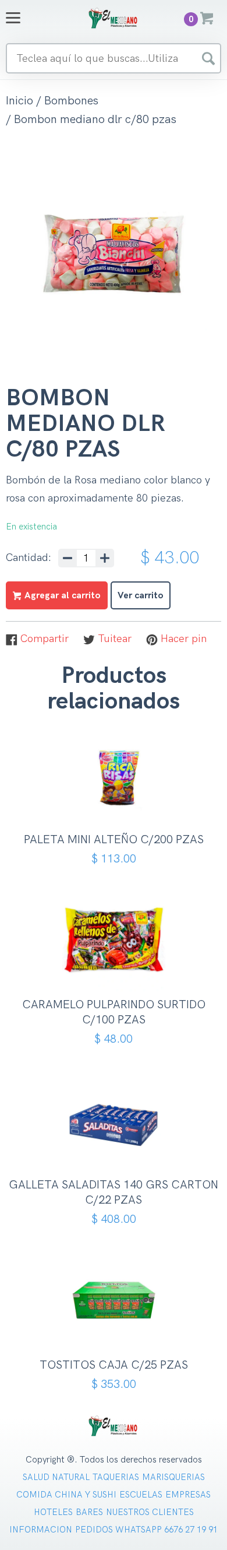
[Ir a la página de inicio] (113, 18)
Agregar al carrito (118, 800)
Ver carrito (141, 595)
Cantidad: (28, 558)
